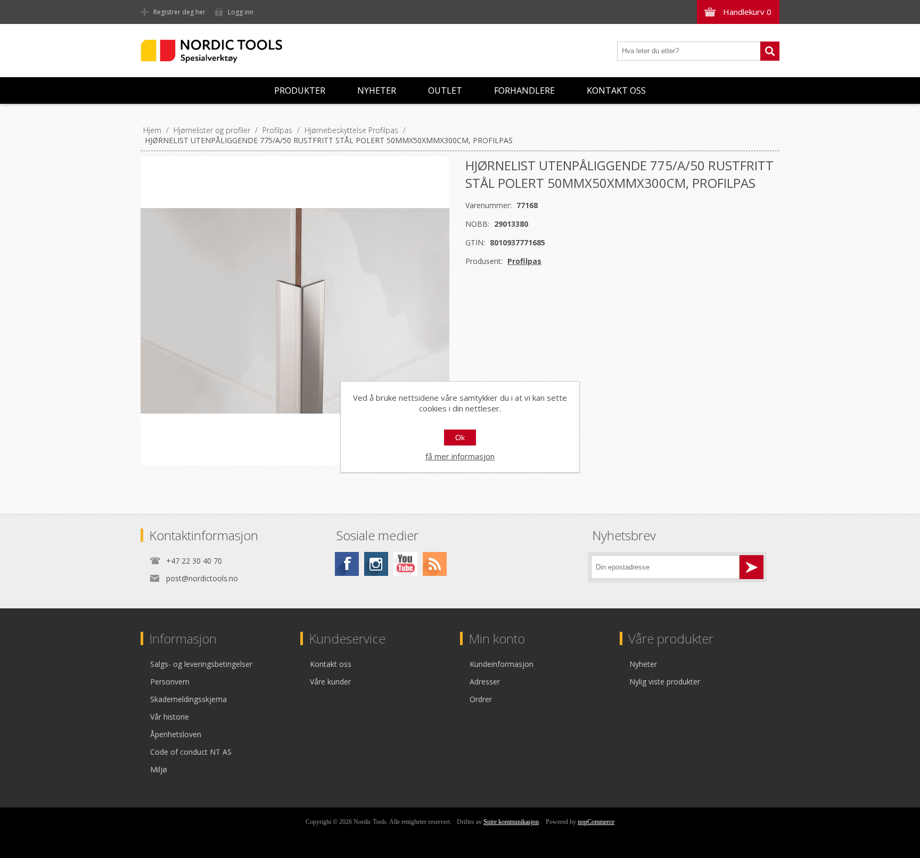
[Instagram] (376, 564)
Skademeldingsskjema (188, 699)
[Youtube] (405, 564)
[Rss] (435, 564)
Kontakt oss (616, 90)
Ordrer (481, 699)
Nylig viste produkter (664, 681)
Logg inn (240, 11)
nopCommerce (596, 822)
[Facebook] (347, 564)
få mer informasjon (460, 456)
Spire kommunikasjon (511, 822)
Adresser (485, 681)
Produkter (299, 90)
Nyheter (376, 90)
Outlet (445, 90)
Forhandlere (524, 90)
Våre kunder (330, 681)
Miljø (158, 769)
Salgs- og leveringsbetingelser (201, 664)
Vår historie (169, 717)
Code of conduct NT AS (191, 752)
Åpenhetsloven (175, 734)
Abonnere (751, 567)
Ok (460, 437)
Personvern (170, 681)
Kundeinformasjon (501, 664)
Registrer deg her (179, 11)
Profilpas (524, 261)
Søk (769, 51)
